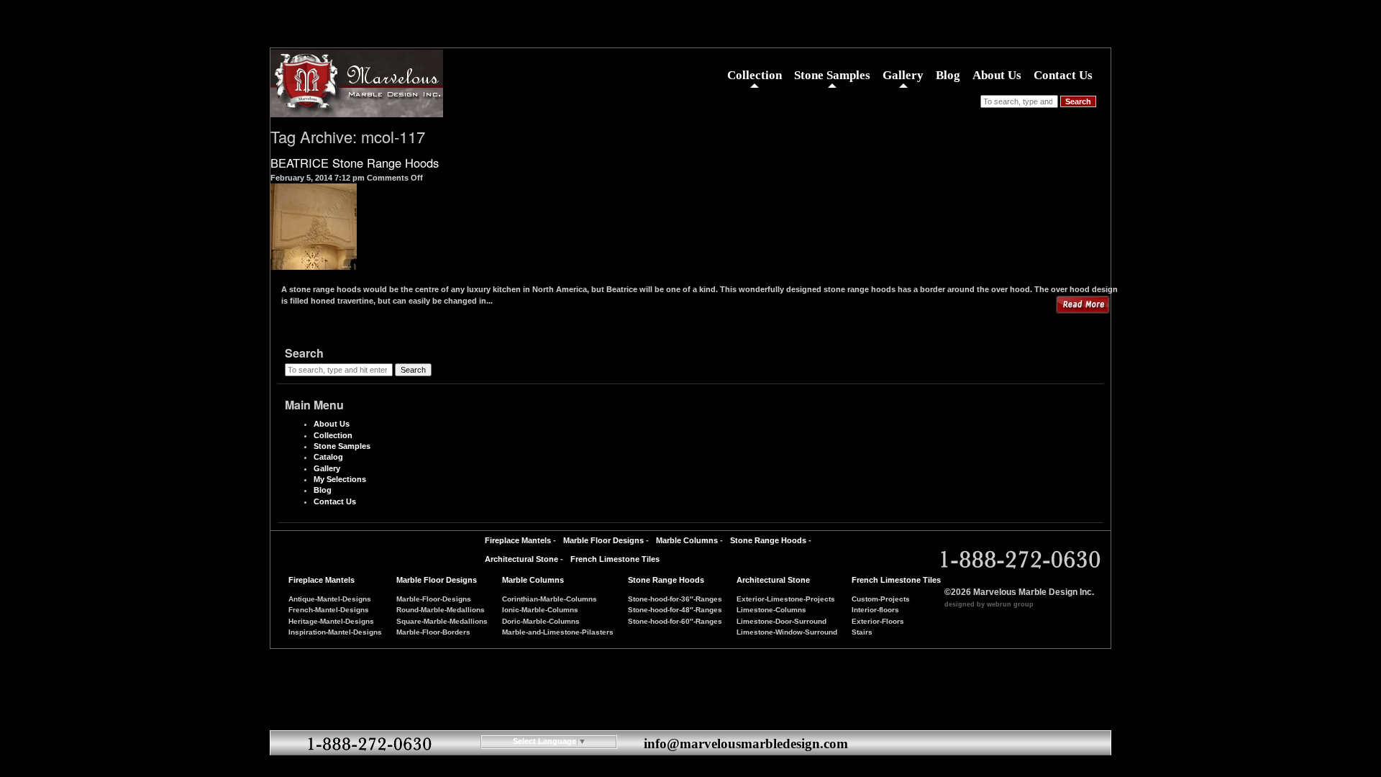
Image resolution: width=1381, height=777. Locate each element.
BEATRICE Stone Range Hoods (354, 162)
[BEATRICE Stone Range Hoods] (313, 264)
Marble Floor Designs (603, 540)
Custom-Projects (881, 599)
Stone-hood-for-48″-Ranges (675, 610)
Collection (754, 75)
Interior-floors (875, 610)
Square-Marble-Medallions (442, 621)
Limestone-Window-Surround (787, 632)
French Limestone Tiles (615, 559)
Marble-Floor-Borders (433, 632)
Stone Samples (832, 75)
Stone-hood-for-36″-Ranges (675, 599)
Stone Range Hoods (768, 540)
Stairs (862, 632)
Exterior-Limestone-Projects (786, 599)
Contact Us (1063, 75)
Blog (948, 75)
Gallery (903, 75)
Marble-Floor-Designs (433, 599)
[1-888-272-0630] (1018, 560)
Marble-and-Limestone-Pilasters (558, 632)
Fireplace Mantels (518, 540)
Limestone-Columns (771, 610)
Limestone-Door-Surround (781, 621)
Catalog (328, 457)
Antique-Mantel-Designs (329, 599)
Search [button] (1078, 101)
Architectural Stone (521, 559)
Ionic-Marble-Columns (540, 610)
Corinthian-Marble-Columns (549, 599)
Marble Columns (687, 540)
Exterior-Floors (878, 621)
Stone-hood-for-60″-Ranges (675, 621)
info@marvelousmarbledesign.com (746, 743)
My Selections (340, 479)
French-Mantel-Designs (328, 610)
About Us (996, 75)
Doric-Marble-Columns (541, 621)
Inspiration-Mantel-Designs (335, 632)
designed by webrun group (989, 604)
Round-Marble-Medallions (440, 610)
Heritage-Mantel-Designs (331, 621)
